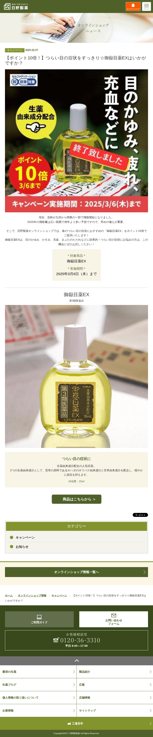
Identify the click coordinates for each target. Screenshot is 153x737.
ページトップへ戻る (76, 660)
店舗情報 (84, 697)
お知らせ (22, 546)
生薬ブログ (9, 684)
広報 (82, 684)
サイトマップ (87, 710)
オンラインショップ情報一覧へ (76, 572)
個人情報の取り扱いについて (20, 697)
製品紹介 (84, 671)
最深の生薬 (9, 671)
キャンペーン (25, 537)
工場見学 (77, 723)
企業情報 (8, 710)
